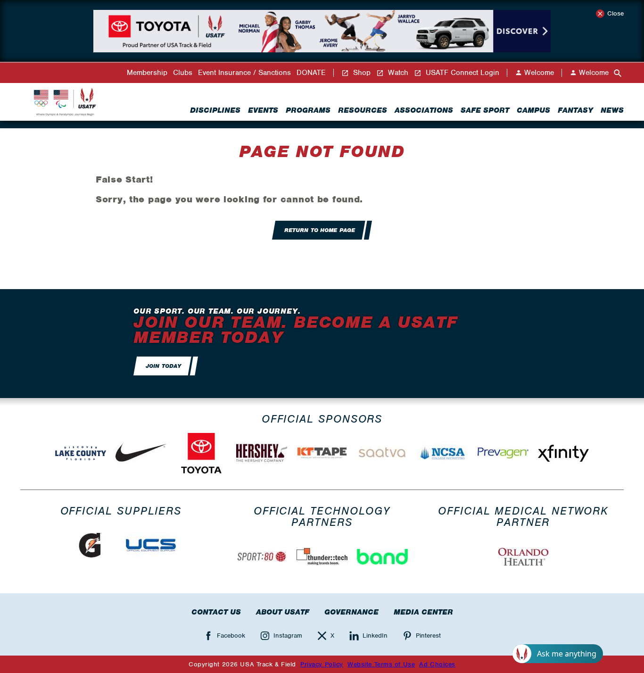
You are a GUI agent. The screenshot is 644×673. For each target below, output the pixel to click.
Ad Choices (437, 664)
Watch (397, 73)
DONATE (311, 73)
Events (263, 110)
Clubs (182, 73)
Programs (308, 110)
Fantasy (575, 110)
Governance (351, 612)
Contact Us (216, 612)
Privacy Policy (321, 664)
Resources (362, 110)
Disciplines (215, 110)
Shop (361, 73)
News (612, 110)
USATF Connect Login (461, 73)
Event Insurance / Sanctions (244, 73)
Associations (424, 110)
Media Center (423, 612)
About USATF (282, 612)
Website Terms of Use (381, 664)
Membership (147, 73)
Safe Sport (485, 110)
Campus (533, 110)
